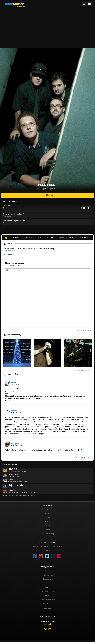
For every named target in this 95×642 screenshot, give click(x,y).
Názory (51, 237)
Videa (48, 517)
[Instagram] (53, 556)
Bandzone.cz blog (48, 534)
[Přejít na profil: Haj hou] (7, 411)
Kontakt (47, 596)
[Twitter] (47, 556)
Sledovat (49, 195)
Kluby (48, 526)
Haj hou (14, 411)
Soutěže (48, 530)
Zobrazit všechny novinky (83, 331)
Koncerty (84, 237)
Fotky (71, 237)
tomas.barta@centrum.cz (19, 394)
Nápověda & (48, 592)
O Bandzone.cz (48, 604)
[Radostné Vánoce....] (17, 353)
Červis (13, 382)
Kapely (48, 509)
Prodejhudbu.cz (48, 575)
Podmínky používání (48, 600)
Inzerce (47, 550)
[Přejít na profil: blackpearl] (7, 444)
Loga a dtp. (48, 608)
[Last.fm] (59, 556)
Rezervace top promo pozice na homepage (47, 546)
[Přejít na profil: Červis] (7, 383)
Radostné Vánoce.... (14, 263)
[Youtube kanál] (41, 556)
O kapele (28, 237)
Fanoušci (48, 521)
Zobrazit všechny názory (83, 457)
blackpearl (15, 444)
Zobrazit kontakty (9, 251)
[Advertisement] (47, 26)
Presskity (48, 571)
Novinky (16, 237)
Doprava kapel (48, 579)
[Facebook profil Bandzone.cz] (35, 556)
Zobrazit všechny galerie (83, 370)
